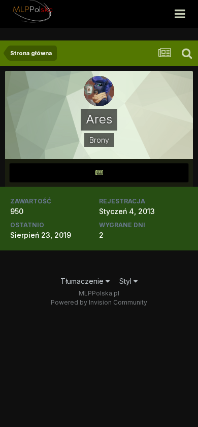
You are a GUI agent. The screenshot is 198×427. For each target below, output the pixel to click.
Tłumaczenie (83, 281)
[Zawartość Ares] (99, 173)
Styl (126, 281)
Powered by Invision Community (99, 302)
